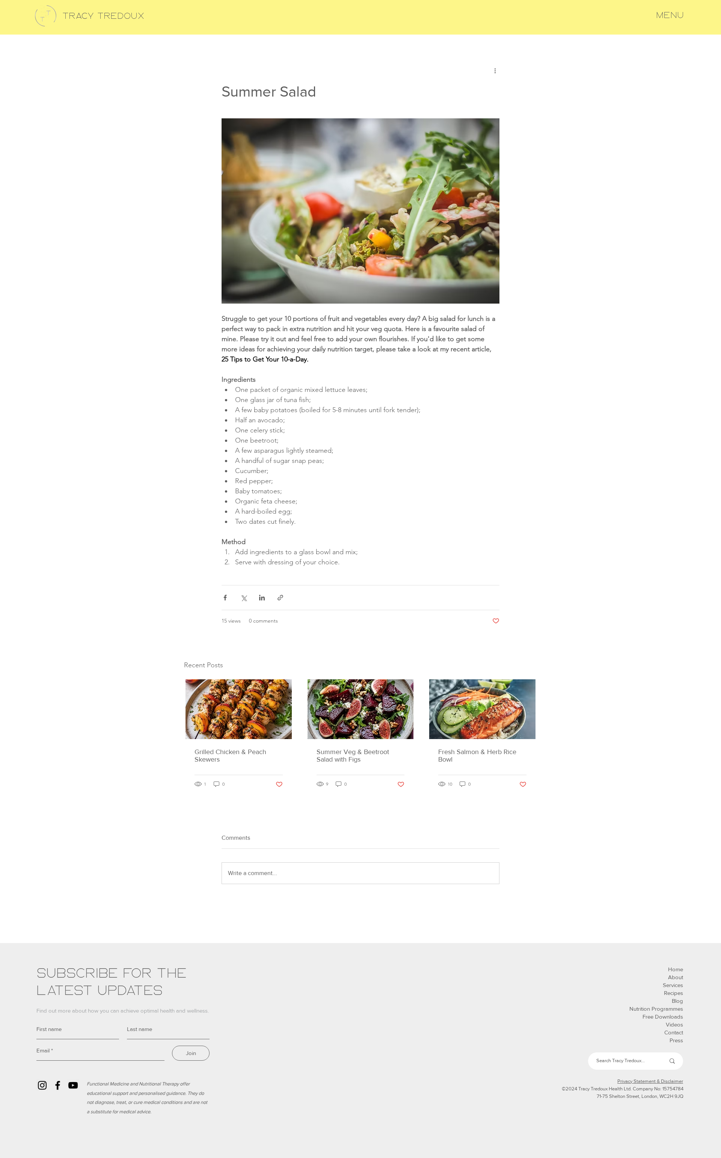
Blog (677, 1001)
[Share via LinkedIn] (261, 597)
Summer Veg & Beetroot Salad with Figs (353, 755)
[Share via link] (280, 597)
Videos (674, 1024)
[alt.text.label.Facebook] (57, 1085)
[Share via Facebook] (225, 597)
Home (675, 969)
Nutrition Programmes (656, 1008)
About (675, 977)
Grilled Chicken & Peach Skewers (230, 755)
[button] (670, 15)
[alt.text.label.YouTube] (73, 1085)
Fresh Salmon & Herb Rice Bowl (477, 755)
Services (673, 985)
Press (676, 1040)
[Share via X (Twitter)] (243, 597)
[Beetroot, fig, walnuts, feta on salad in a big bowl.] (361, 709)
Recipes (673, 993)
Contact (673, 1032)
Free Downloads (663, 1016)
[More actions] (494, 70)
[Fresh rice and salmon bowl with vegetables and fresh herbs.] (482, 709)
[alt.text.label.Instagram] (42, 1085)
